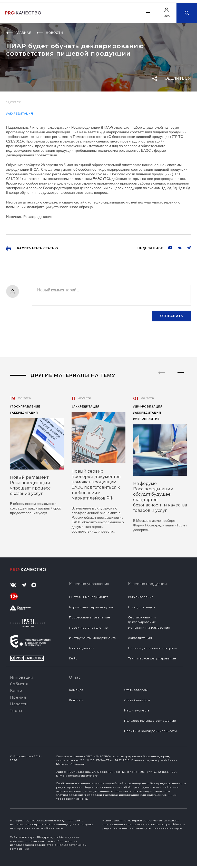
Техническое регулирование (152, 658)
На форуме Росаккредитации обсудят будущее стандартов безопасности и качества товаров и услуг (160, 497)
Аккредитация (140, 638)
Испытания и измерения (149, 627)
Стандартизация (141, 607)
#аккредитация (19, 113)
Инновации (21, 677)
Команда (76, 690)
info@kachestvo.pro (83, 775)
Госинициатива (82, 648)
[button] (181, 377)
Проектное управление (88, 627)
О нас (75, 677)
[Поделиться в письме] (167, 247)
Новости (19, 704)
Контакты (76, 700)
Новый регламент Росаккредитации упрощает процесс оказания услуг (30, 485)
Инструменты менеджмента (92, 638)
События (19, 684)
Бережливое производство (91, 607)
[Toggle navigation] (148, 12)
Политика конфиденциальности (150, 731)
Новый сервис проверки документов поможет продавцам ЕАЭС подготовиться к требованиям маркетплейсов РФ (96, 485)
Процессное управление (89, 617)
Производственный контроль (152, 648)
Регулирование (141, 597)
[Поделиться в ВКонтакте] (177, 247)
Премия (18, 697)
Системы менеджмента (89, 597)
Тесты (16, 710)
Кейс (73, 658)
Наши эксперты (137, 710)
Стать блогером (137, 700)
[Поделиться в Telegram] (186, 247)
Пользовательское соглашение (150, 720)
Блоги (16, 690)
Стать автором (136, 690)
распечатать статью (37, 248)
